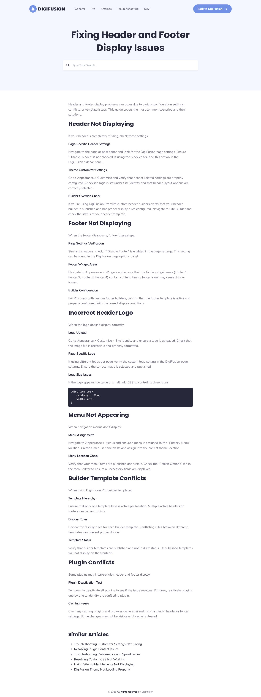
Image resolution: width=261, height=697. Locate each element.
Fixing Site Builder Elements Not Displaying (104, 664)
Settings (106, 9)
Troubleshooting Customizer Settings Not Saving (108, 644)
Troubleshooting (127, 9)
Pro (93, 9)
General (80, 9)
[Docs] (47, 8)
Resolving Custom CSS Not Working (99, 659)
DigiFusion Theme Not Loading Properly (102, 669)
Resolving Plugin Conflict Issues (96, 649)
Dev (146, 9)
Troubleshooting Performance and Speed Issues (107, 654)
